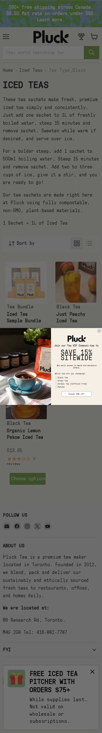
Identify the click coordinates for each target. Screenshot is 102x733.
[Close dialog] (99, 331)
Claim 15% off (76, 394)
